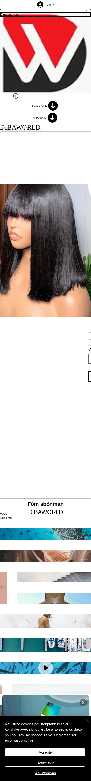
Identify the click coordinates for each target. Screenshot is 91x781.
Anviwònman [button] (45, 772)
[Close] (84, 723)
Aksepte (45, 752)
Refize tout (45, 762)
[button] (45, 534)
